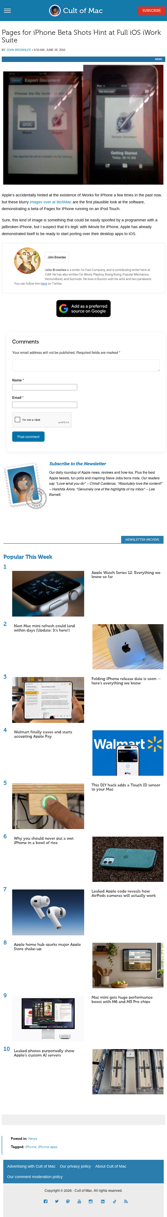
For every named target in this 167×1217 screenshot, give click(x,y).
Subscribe (151, 11)
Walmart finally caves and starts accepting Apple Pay (43, 734)
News (158, 59)
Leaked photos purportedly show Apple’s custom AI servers (44, 1053)
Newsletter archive (142, 539)
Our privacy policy (75, 1166)
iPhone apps (47, 1147)
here (44, 283)
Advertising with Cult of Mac (31, 1166)
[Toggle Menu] (7, 10)
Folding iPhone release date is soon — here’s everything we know (126, 681)
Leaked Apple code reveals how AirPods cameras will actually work (124, 893)
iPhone (31, 1147)
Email (17, 397)
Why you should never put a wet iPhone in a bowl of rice (43, 841)
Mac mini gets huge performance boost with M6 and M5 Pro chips (122, 1000)
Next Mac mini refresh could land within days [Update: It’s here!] (44, 628)
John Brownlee (19, 50)
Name (18, 380)
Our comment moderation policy (35, 1177)
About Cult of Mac (110, 1166)
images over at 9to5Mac (51, 202)
